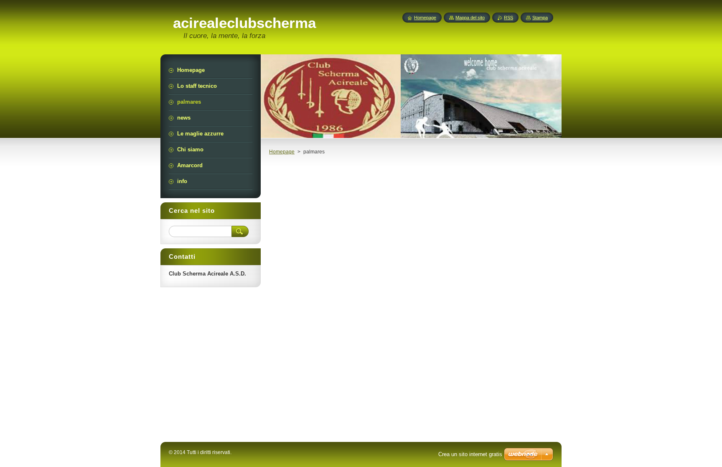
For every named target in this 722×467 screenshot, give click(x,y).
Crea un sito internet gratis (470, 454)
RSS (508, 17)
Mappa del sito (470, 17)
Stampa (540, 17)
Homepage (282, 151)
